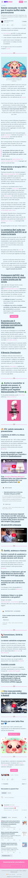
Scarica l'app (19, 874)
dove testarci (7, 33)
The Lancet (15, 521)
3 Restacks (16, 775)
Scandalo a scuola (8, 664)
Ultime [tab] (9, 817)
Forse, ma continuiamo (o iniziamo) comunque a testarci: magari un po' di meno (9, 848)
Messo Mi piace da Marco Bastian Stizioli (12, 806)
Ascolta (24, 21)
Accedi (25, 1)
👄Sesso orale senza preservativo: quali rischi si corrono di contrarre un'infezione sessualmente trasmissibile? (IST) (10, 822)
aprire (20, 250)
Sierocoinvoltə (7, 392)
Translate (3, 5)
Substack (8, 876)
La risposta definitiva (5, 826)
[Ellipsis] (26, 805)
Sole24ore (19, 589)
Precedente (5, 783)
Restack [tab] (9, 793)
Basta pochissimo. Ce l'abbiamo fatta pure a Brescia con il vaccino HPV (11, 836)
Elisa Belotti (4, 652)
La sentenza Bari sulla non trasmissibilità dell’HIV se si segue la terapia (14, 232)
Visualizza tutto (6, 855)
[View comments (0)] (8, 852)
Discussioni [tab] (14, 817)
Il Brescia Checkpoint (11, 352)
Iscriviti (21, 1)
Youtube (20, 661)
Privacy (20, 870)
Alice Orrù (22, 395)
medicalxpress (15, 456)
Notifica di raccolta (14, 871)
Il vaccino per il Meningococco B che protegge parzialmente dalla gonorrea (11, 324)
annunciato (8, 196)
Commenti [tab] (4, 793)
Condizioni (24, 870)
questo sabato (13, 366)
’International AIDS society (10, 288)
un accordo (15, 188)
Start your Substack (11, 874)
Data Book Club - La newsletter (10, 602)
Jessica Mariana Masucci (14, 477)
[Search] (25, 817)
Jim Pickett (7, 135)
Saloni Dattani (16, 159)
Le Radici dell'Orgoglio (13, 671)
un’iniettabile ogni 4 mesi (8, 210)
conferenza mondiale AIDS (10, 174)
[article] (14, 825)
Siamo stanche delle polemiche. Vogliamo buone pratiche (9, 833)
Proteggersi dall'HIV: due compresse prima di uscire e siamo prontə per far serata (13, 278)
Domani (23, 97)
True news (18, 651)
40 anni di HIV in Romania (11, 525)
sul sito (8, 48)
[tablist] (6, 793)
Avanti (23, 783)
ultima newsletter (12, 397)
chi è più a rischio (12, 340)
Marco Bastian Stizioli (8, 20)
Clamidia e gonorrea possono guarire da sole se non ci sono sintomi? (9, 845)
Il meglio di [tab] (4, 817)
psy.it (19, 682)
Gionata (3, 449)
